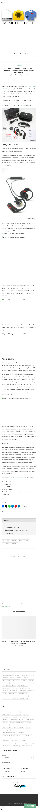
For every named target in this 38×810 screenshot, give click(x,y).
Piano (28, 735)
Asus (26, 714)
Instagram (6, 727)
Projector (13, 690)
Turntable (23, 743)
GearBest (6, 724)
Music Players (22, 685)
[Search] (36, 2)
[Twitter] (16, 57)
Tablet (31, 695)
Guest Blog (14, 724)
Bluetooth (6, 540)
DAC (21, 719)
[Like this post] (14, 80)
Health (24, 680)
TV (10, 698)
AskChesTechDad (8, 675)
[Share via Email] (23, 80)
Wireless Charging (26, 745)
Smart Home (12, 693)
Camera (25, 675)
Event (5, 722)
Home (31, 680)
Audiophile (6, 717)
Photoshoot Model (8, 735)
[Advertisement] (19, 38)
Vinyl (16, 698)
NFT (21, 688)
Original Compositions (9, 732)
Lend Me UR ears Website (16, 477)
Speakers (15, 695)
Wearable (24, 698)
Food (26, 677)
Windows (16, 745)
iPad (14, 727)
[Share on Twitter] (18, 80)
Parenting (21, 732)
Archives (4, 755)
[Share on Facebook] (16, 80)
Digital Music (30, 719)
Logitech (6, 730)
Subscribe (30, 806)
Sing (4, 693)
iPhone (20, 727)
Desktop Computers (8, 677)
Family (12, 722)
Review (21, 540)
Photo (27, 688)
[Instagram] (19, 57)
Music (12, 685)
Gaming (27, 722)
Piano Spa (6, 737)
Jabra (28, 727)
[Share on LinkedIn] (21, 80)
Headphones (7, 680)
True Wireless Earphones (10, 543)
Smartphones (23, 693)
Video (31, 743)
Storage (24, 695)
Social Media (16, 740)
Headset (16, 680)
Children (5, 719)
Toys (5, 698)
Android (6, 714)
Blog (17, 675)
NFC (23, 730)
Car (32, 675)
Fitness (14, 540)
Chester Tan (14, 75)
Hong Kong (31, 724)
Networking (6, 688)
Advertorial (16, 711)
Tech (27, 540)
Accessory (6, 711)
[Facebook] (14, 57)
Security (23, 690)
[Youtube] (21, 57)
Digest (19, 677)
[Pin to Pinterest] (20, 80)
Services (31, 690)
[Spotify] (23, 797)
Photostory (20, 735)
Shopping (6, 740)
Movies (5, 685)
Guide (23, 724)
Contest (14, 719)
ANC (24, 711)
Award (15, 717)
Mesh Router (15, 730)
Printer (5, 690)
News (15, 688)
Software (6, 695)
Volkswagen (6, 745)
